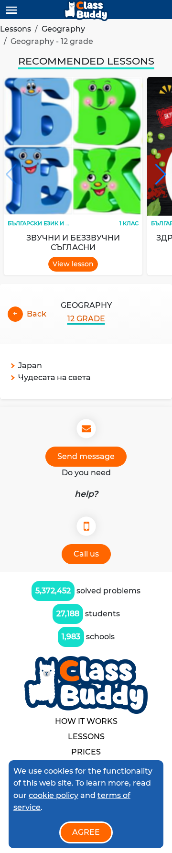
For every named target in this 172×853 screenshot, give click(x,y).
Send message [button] (86, 456)
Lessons (15, 28)
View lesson (73, 264)
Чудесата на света (54, 377)
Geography (63, 28)
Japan (30, 365)
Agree (86, 832)
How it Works (86, 721)
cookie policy (53, 795)
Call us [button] (86, 553)
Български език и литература (55, 223)
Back (36, 313)
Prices (86, 751)
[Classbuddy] (86, 10)
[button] (160, 174)
